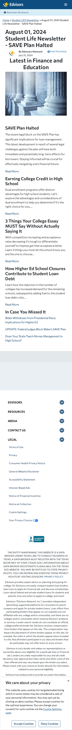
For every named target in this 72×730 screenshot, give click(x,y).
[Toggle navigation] (65, 4)
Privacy (13, 455)
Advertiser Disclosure (17, 12)
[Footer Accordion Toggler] (62, 402)
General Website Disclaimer (24, 471)
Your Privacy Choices (20, 520)
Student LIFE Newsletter (25, 20)
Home (6, 20)
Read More (12, 171)
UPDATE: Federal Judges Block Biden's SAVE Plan (35, 329)
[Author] (11, 52)
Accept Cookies (24, 723)
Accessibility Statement (22, 479)
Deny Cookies (49, 723)
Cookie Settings (18, 512)
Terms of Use (16, 447)
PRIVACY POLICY (53, 576)
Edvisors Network (32, 51)
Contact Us (17, 430)
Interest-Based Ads (19, 487)
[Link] (36, 538)
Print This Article (58, 51)
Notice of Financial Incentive (25, 495)
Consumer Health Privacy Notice (27, 463)
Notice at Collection (20, 504)
